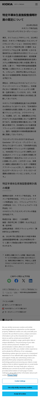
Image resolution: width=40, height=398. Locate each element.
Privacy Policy (12, 375)
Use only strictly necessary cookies (20, 387)
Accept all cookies (20, 394)
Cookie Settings (20, 381)
